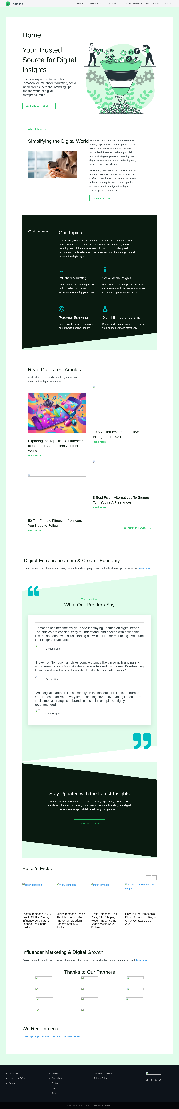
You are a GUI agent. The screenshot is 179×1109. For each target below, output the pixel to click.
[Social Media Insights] (105, 269)
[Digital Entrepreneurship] (105, 309)
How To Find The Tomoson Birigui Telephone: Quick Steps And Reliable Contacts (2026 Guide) (141, 920)
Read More (34, 455)
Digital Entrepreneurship (135, 4)
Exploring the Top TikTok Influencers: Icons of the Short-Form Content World (57, 446)
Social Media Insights (116, 278)
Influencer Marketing (72, 278)
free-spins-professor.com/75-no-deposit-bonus (52, 1036)
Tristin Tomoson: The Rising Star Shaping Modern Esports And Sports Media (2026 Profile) (70, 920)
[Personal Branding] (61, 309)
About (156, 4)
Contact (168, 4)
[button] (154, 877)
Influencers (94, 4)
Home (80, 4)
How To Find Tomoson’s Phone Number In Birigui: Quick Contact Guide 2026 (107, 918)
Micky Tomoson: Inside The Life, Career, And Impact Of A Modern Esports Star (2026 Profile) (37, 920)
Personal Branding (73, 317)
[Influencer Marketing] (61, 269)
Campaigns (110, 4)
